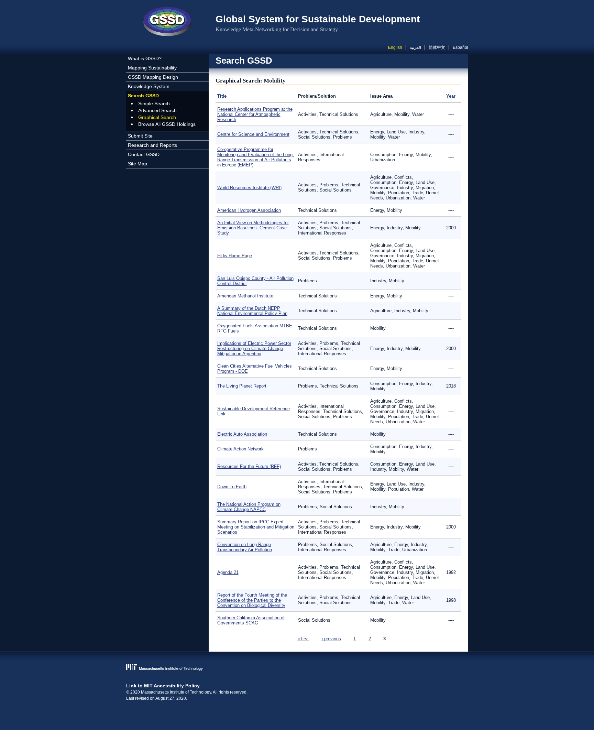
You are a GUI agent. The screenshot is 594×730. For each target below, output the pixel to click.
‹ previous (331, 638)
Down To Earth (231, 486)
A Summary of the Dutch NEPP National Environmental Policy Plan (252, 311)
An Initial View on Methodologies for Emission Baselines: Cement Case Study (253, 228)
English (395, 47)
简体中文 (437, 47)
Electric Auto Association (242, 434)
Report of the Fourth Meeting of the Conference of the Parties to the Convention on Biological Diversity (252, 600)
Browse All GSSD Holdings (167, 124)
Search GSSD (143, 95)
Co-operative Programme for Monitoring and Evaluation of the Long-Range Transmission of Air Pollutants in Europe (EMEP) (255, 157)
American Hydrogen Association (249, 210)
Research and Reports (152, 145)
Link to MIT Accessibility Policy (163, 685)
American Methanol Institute (245, 295)
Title (222, 96)
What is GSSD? (145, 58)
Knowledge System (148, 86)
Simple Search (154, 103)
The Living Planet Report (241, 386)
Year (450, 96)
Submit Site (140, 136)
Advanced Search (157, 110)
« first (303, 638)
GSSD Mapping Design (153, 77)
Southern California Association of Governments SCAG (251, 620)
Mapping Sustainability (152, 67)
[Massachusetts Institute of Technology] (297, 668)
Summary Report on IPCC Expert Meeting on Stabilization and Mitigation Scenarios (255, 527)
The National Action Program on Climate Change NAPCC (248, 507)
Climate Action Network (240, 448)
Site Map (137, 163)
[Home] (167, 22)
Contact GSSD (144, 154)
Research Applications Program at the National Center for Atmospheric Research (255, 114)
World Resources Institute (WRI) (249, 187)
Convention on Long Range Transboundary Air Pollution (244, 547)
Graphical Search (157, 117)
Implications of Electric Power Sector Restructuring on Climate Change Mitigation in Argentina (254, 348)
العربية (415, 47)
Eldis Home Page (234, 255)
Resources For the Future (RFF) (249, 466)
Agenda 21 (228, 572)
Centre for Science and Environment (253, 134)
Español (460, 47)
